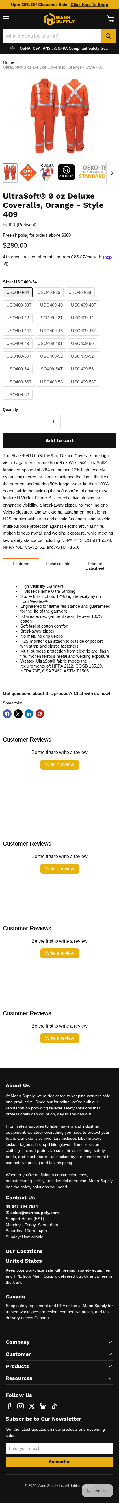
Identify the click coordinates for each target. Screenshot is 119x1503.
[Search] (108, 36)
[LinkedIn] (43, 1406)
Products (17, 1366)
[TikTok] (54, 1406)
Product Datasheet (94, 565)
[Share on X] (18, 713)
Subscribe (59, 1462)
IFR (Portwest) (22, 224)
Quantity (10, 409)
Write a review (59, 764)
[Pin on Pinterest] (40, 713)
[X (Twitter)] (31, 1406)
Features (21, 563)
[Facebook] (9, 1406)
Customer (18, 1354)
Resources (19, 1378)
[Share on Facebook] (7, 713)
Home (8, 62)
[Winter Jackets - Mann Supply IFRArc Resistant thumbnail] (66, 173)
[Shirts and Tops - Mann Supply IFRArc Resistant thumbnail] (28, 173)
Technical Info (57, 563)
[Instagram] (20, 1406)
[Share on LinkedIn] (29, 713)
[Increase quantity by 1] (54, 422)
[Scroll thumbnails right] (111, 173)
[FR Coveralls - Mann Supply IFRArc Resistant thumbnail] (10, 173)
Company (17, 1342)
